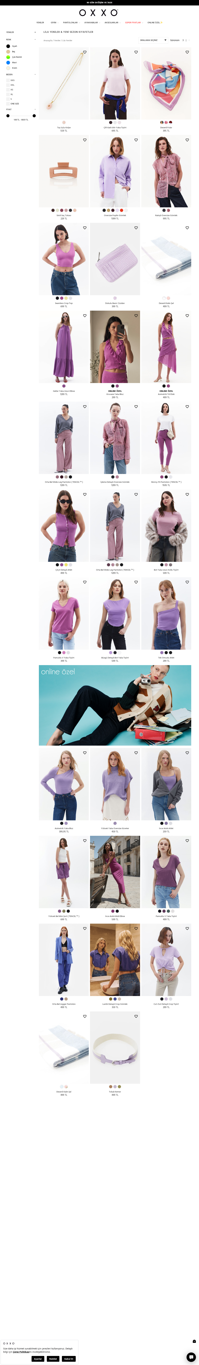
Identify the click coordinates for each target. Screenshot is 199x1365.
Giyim (53, 22)
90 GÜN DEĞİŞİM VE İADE (99, 3)
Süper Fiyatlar (133, 22)
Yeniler (40, 22)
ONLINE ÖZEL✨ (155, 22)
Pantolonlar (70, 22)
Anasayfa (48, 40)
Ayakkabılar (91, 22)
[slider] (7, 115)
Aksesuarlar (111, 22)
